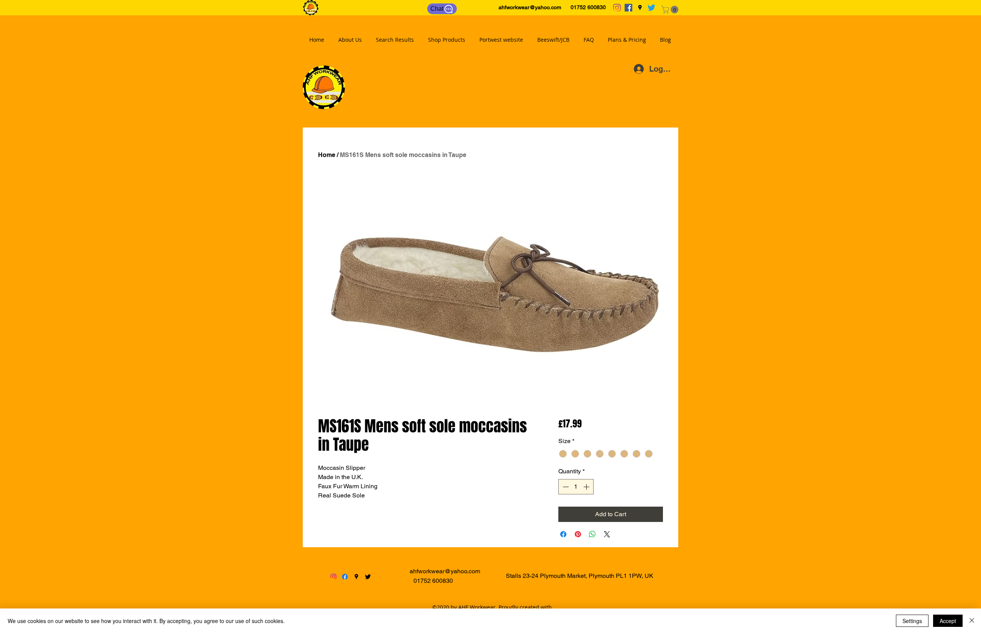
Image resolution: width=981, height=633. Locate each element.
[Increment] (587, 486)
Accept (948, 621)
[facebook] (628, 7)
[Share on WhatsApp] (592, 534)
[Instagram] (617, 7)
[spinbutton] (576, 486)
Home (326, 155)
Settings (912, 621)
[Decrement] (564, 486)
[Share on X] (607, 534)
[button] (670, 9)
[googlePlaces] (640, 7)
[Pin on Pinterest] (577, 534)
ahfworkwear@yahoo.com (530, 7)
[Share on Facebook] (563, 534)
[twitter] (651, 7)
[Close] (971, 621)
